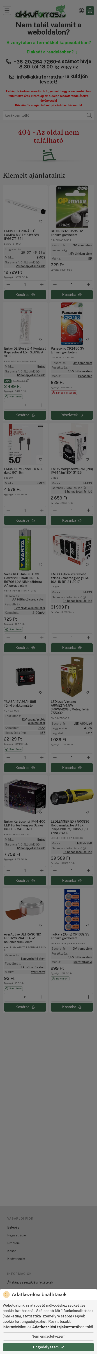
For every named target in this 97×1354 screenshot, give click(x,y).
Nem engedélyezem (48, 1336)
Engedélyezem (46, 1347)
